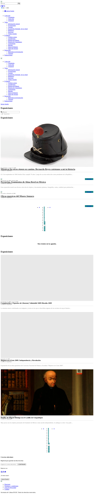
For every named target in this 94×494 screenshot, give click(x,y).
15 (44, 230)
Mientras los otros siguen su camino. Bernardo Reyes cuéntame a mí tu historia (38, 169)
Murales (10, 45)
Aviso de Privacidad (10, 487)
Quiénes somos (12, 37)
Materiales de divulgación (15, 52)
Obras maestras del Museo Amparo (17, 196)
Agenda (10, 27)
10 (44, 222)
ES (3, 8)
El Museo (7, 35)
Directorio (7, 484)
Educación (7, 50)
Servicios (10, 32)
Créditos (6, 489)
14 (44, 229)
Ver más (89, 179)
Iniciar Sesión (10, 11)
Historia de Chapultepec (15, 42)
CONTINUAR (21, 464)
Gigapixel (11, 20)
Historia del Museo (13, 40)
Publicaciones (8, 55)
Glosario (10, 53)
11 (44, 224)
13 (44, 227)
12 (44, 225)
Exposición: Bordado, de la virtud (18, 29)
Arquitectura (11, 38)
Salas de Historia (13, 47)
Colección (7, 15)
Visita (6, 22)
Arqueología (11, 43)
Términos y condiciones (11, 486)
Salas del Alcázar (13, 48)
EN (8, 8)
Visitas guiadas (12, 34)
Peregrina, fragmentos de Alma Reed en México (23, 182)
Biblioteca (11, 30)
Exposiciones (12, 25)
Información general (14, 24)
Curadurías (11, 17)
